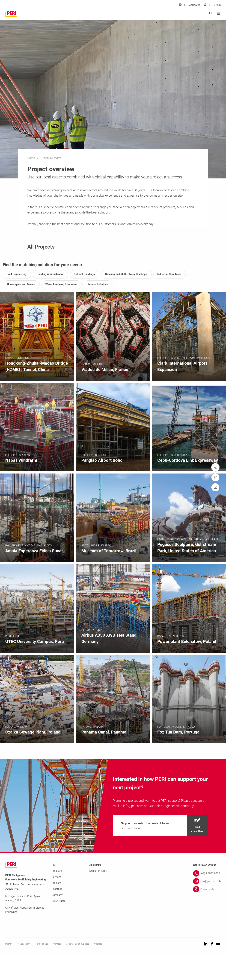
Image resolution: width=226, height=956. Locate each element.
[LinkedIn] (205, 944)
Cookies (98, 944)
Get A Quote (59, 900)
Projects (56, 882)
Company (57, 894)
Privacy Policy (23, 944)
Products (57, 871)
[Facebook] (212, 944)
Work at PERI (96, 871)
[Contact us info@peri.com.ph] (215, 487)
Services (56, 876)
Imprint (8, 944)
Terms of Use (42, 944)
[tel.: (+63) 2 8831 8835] (215, 467)
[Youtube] (218, 944)
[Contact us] (215, 477)
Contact (57, 944)
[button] (160, 825)
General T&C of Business (77, 944)
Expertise (57, 888)
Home (31, 158)
